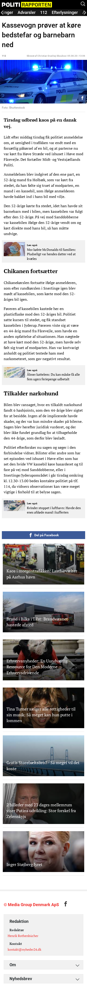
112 (43, 12)
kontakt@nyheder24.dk (24, 949)
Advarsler (26, 12)
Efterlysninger (65, 12)
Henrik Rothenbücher (23, 936)
